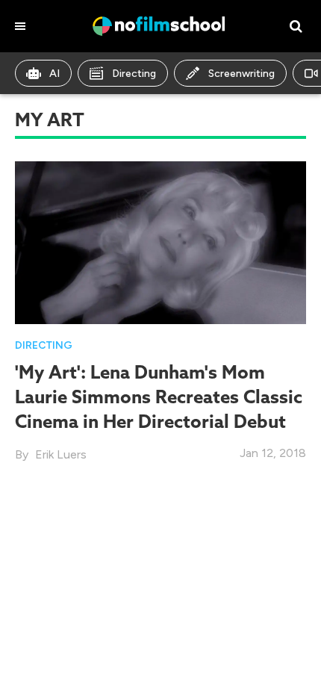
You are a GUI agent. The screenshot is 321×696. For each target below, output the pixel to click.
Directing (134, 73)
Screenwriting (241, 73)
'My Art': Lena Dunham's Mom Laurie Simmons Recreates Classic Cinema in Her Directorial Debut (158, 396)
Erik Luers (61, 454)
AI (54, 73)
